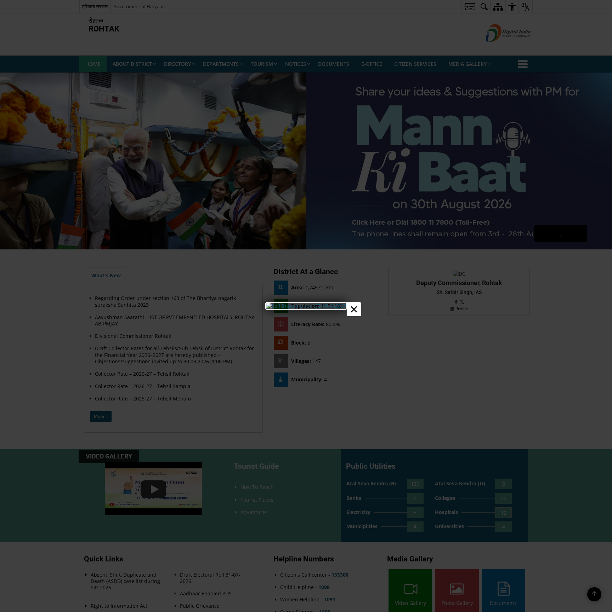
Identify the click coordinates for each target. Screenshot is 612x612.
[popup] (306, 305)
